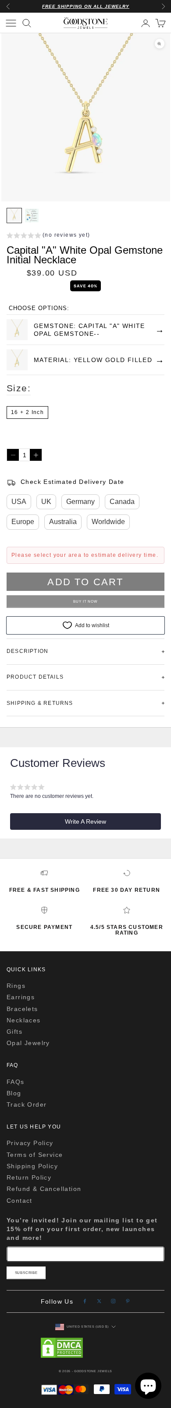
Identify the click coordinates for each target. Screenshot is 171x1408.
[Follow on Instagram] (113, 1301)
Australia (63, 521)
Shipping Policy (32, 1166)
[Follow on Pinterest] (128, 1301)
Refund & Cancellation (44, 1188)
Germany (80, 501)
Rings (16, 985)
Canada (122, 501)
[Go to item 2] (31, 215)
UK (46, 501)
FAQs (16, 1081)
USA (18, 501)
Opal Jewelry (28, 1042)
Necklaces (24, 1020)
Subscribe (26, 1273)
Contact (19, 1200)
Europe (22, 521)
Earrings (21, 997)
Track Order (26, 1104)
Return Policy (29, 1177)
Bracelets (22, 1008)
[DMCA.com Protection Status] (85, 1348)
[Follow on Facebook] (85, 1301)
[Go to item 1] (14, 215)
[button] (48, 236)
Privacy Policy (30, 1142)
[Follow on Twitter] (99, 1301)
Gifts (14, 1031)
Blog (14, 1093)
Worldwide (108, 521)
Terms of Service (35, 1154)
